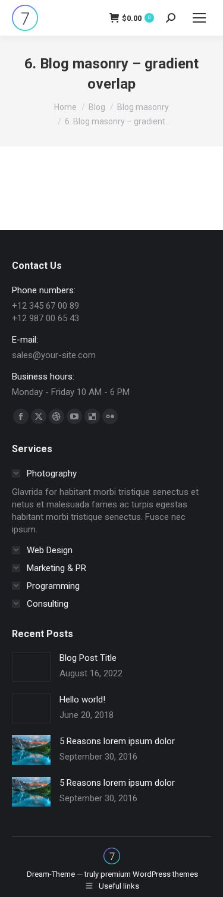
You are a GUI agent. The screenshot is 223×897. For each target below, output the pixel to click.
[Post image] (31, 667)
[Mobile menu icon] (199, 18)
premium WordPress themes (149, 874)
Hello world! (82, 699)
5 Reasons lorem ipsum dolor (117, 741)
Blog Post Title (88, 658)
